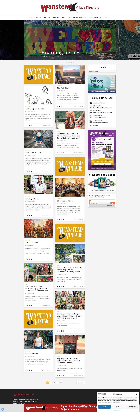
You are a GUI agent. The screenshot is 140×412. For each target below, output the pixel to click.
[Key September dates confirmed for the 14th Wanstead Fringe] (70, 344)
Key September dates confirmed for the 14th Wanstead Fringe (68, 360)
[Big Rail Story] (70, 74)
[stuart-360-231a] (102, 84)
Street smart (31, 354)
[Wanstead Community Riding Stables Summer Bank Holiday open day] (70, 120)
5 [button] (73, 62)
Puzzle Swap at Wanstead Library (102, 108)
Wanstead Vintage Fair (99, 117)
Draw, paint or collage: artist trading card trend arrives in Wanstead (69, 316)
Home (31, 17)
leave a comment (47, 125)
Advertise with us (95, 17)
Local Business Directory (77, 17)
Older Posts (81, 382)
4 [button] (71, 62)
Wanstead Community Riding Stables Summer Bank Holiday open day (68, 136)
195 (61, 382)
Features (47, 17)
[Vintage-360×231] (38, 74)
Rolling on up (32, 199)
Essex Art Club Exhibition (100, 122)
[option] (70, 40)
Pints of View (31, 242)
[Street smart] (38, 339)
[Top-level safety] (38, 139)
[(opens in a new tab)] (102, 150)
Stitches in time (65, 201)
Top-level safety (33, 153)
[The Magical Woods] (38, 95)
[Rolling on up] (38, 184)
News (37, 17)
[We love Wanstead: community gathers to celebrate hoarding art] (38, 272)
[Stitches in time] (70, 187)
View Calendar (94, 125)
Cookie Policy (117, 410)
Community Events (59, 17)
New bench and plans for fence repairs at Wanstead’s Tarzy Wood (69, 270)
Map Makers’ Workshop (99, 103)
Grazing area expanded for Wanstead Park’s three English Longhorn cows (69, 45)
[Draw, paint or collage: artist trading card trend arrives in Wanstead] (70, 300)
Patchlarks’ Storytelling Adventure (102, 112)
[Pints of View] (38, 228)
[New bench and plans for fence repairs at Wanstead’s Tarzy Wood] (70, 253)
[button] (137, 394)
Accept (104, 406)
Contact (107, 17)
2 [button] (68, 62)
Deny (117, 406)
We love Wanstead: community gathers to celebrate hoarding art (36, 288)
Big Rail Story (63, 88)
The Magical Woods (34, 109)
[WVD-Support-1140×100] (70, 408)
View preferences (131, 406)
